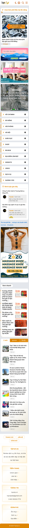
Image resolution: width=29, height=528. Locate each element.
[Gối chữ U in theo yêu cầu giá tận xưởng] (5, 404)
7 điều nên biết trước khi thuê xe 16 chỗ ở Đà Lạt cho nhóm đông (18, 412)
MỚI (6, 340)
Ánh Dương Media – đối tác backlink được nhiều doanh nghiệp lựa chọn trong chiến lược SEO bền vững (18, 392)
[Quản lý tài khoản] (19, 3)
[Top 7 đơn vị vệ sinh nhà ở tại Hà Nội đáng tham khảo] (5, 349)
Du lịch (12, 416)
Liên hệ (14, 476)
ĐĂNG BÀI (14, 440)
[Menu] (26, 3)
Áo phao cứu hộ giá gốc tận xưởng (7, 314)
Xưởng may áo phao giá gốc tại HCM (8, 331)
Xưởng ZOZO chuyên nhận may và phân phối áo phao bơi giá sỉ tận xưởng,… (7, 295)
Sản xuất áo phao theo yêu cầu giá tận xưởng (7, 323)
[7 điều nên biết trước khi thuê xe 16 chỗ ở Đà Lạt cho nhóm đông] (5, 413)
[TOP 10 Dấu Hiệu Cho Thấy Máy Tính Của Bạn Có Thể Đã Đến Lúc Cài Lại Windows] (5, 424)
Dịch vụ (15, 87)
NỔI (24, 340)
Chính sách (14, 473)
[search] (24, 51)
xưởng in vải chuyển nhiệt (19, 222)
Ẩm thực (14, 512)
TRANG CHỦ (9, 437)
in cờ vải (3, 225)
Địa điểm (14, 518)
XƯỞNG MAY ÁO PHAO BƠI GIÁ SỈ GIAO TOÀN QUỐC (7, 306)
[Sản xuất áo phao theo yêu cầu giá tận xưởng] (21, 323)
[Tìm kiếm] (23, 3)
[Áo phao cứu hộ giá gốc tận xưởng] (21, 315)
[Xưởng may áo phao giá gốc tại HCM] (21, 332)
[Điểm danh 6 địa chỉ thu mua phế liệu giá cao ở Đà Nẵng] (14, 37)
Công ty (6, 44)
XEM (15, 340)
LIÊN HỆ (20, 437)
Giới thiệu (14, 479)
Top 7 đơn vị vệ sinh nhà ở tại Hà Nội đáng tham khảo (18, 347)
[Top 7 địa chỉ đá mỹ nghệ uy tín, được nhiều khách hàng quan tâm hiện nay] (5, 360)
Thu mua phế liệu (5, 222)
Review (12, 406)
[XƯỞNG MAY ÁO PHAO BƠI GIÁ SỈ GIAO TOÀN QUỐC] (21, 306)
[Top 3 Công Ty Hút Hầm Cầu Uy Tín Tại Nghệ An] (5, 382)
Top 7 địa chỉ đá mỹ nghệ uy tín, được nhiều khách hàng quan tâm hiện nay (14, 95)
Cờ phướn (10, 225)
